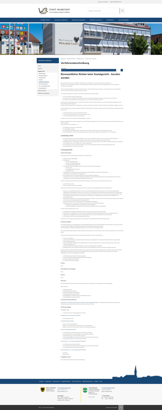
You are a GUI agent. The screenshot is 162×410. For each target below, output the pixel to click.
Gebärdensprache (116, 1)
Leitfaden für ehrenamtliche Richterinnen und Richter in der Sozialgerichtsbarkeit (80, 302)
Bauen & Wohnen (42, 90)
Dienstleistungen (42, 73)
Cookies (96, 381)
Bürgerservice (41, 71)
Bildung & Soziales (78, 20)
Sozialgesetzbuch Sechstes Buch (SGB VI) (70, 315)
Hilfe (100, 381)
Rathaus (40, 68)
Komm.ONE (114, 407)
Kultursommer (124, 20)
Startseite (63, 58)
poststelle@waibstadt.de (65, 388)
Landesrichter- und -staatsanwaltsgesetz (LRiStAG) (73, 341)
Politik (39, 65)
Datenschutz (56, 381)
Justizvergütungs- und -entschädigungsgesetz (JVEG (73, 349)
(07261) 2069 (106, 389)
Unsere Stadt (45, 20)
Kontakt (41, 381)
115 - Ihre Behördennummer (44, 86)
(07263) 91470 (63, 389)
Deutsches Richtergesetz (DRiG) (68, 329)
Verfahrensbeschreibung (44, 81)
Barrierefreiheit (66, 381)
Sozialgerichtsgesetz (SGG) (67, 321)
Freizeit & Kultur (96, 20)
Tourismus (110, 20)
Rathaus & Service (61, 20)
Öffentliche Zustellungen (43, 93)
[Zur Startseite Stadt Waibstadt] (54, 10)
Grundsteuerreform (43, 88)
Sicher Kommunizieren (43, 84)
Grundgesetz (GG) (65, 309)
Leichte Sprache (104, 1)
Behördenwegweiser (43, 75)
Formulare (41, 79)
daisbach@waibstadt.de (109, 388)
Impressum (48, 381)
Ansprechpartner (42, 77)
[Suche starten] (122, 11)
